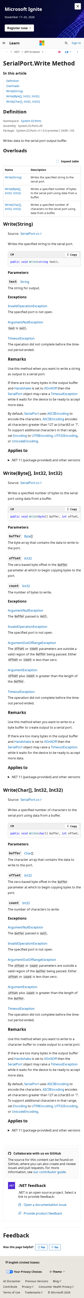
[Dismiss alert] (78, 6)
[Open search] (66, 43)
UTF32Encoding (66, 435)
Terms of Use (11, 1292)
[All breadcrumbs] (6, 52)
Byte (27, 536)
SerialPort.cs (30, 233)
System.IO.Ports (31, 121)
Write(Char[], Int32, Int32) (23, 101)
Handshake (22, 388)
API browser (32, 52)
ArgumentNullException (25, 322)
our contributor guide (49, 1172)
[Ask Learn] (59, 52)
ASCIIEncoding (58, 413)
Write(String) (14, 91)
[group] (44, 516)
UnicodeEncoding (25, 441)
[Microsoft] (42, 43)
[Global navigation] (4, 43)
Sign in (76, 43)
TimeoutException (21, 338)
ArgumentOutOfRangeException (32, 643)
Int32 (28, 558)
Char (27, 853)
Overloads (13, 86)
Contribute (10, 1287)
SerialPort (15, 394)
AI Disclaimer (12, 1281)
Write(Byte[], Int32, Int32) (22, 96)
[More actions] (77, 52)
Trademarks (32, 1292)
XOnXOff (50, 388)
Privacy (26, 1287)
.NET (17, 52)
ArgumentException (22, 670)
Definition (12, 81)
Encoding (20, 435)
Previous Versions (36, 1281)
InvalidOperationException (27, 306)
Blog (56, 1281)
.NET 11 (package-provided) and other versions (45, 460)
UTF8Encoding (42, 435)
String (24, 282)
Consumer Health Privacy (55, 1287)
